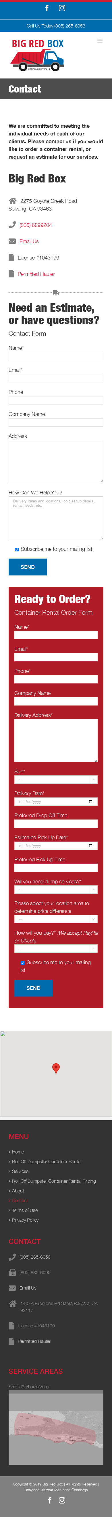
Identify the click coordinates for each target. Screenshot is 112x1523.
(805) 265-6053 (69, 25)
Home (18, 1151)
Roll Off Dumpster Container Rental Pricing (54, 1181)
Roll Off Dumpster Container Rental (46, 1161)
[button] (56, 1068)
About (18, 1190)
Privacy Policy (25, 1220)
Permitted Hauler (36, 274)
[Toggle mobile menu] (100, 41)
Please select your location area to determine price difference (54, 910)
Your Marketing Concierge (67, 1489)
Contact (20, 1200)
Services (20, 1171)
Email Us (29, 241)
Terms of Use (25, 1210)
